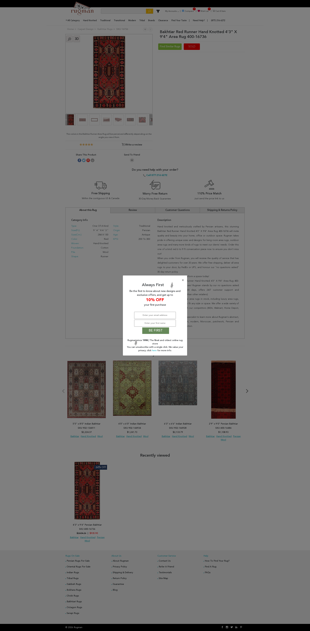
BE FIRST (156, 330)
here (154, 350)
